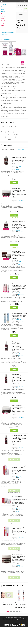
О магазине (3, 4)
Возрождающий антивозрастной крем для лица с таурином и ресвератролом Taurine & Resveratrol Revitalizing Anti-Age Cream (19, 192)
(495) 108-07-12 (22, 5)
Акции (2, 18)
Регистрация (24, 1)
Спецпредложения (5, 23)
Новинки (3, 16)
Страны (21, 14)
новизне (15, 152)
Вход (20, 1)
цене (11, 152)
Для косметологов (5, 30)
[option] (14, 47)
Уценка (2, 25)
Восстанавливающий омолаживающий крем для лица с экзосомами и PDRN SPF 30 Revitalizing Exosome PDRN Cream (19, 286)
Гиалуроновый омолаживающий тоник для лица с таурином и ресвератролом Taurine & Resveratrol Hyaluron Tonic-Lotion (19, 159)
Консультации (4, 34)
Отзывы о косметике (5, 37)
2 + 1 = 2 (3, 20)
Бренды (3, 13)
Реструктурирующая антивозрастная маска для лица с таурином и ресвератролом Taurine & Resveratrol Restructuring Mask (18, 409)
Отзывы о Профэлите (6, 39)
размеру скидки (20, 149)
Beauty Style (10, 62)
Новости (3, 27)
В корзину (14, 182)
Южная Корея (12, 64)
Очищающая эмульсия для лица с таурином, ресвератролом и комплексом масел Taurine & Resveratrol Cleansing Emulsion (19, 224)
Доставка (3, 6)
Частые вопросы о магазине (7, 32)
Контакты (3, 11)
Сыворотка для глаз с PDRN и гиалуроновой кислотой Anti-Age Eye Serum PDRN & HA (19, 315)
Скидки (3, 9)
